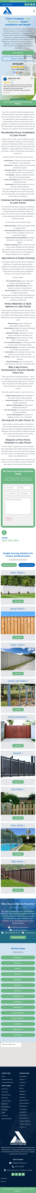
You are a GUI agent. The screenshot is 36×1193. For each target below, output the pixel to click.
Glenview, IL (18, 963)
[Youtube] (34, 4)
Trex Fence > (18, 861)
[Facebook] (26, 4)
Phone (5, 538)
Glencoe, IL (18, 990)
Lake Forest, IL (18, 1035)
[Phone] (4, 532)
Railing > (18, 753)
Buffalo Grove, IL (18, 1029)
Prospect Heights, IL (18, 1013)
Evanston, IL (18, 974)
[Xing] (28, 4)
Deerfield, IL (18, 1024)
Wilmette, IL (18, 979)
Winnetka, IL (18, 985)
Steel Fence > (18, 645)
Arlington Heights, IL (18, 1018)
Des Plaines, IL (18, 1002)
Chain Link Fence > (18, 681)
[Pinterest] (31, 4)
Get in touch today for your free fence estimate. (18, 103)
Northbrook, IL (18, 957)
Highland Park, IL (18, 996)
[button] (33, 11)
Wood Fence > (18, 609)
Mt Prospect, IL (18, 1007)
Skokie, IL (18, 968)
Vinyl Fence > (18, 573)
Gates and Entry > (18, 717)
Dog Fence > (18, 789)
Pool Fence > (18, 825)
